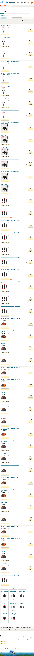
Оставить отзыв (3, 641)
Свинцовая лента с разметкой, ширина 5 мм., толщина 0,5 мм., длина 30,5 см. (10, 331)
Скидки (21, 627)
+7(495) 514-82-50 (5, 648)
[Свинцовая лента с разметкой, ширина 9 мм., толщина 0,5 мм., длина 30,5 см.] (3, 396)
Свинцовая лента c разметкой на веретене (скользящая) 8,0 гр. (10, 294)
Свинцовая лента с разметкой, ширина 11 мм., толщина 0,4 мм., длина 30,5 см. (10, 563)
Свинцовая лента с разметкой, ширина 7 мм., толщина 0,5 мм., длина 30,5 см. (10, 355)
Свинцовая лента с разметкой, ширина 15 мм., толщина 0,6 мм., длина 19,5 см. (10, 514)
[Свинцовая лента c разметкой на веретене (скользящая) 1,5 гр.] (4, 200)
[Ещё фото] (8, 27)
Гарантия (30, 627)
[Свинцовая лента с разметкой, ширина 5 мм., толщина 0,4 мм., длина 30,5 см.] (3, 323)
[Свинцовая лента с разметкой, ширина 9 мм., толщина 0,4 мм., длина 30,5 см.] (3, 555)
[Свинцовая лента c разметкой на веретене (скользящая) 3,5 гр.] (4, 249)
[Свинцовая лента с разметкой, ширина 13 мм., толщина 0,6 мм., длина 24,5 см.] (3, 482)
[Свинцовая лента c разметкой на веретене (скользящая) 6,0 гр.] (4, 286)
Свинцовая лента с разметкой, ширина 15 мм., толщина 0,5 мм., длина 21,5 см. (10, 502)
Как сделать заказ (3, 629)
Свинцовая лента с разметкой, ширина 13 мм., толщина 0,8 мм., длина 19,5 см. (10, 490)
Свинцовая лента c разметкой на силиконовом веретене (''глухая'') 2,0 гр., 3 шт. (10, 135)
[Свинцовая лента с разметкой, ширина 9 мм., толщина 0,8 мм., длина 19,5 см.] (3, 421)
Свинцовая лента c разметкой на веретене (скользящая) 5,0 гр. (10, 269)
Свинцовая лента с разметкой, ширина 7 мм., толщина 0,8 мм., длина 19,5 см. (10, 380)
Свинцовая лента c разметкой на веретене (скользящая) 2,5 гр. (10, 220)
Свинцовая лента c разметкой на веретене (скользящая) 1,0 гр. (10, 575)
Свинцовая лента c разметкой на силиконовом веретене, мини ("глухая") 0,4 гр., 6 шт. (10, 61)
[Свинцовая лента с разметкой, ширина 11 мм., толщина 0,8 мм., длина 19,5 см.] (3, 457)
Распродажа (7, 5)
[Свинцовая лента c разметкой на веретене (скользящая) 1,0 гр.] (4, 580)
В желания (7, 34)
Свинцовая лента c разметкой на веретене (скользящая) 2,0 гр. (10, 208)
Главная (1, 627)
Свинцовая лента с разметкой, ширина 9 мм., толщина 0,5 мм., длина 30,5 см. (10, 392)
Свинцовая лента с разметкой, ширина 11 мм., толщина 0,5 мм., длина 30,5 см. (10, 429)
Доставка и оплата (25, 627)
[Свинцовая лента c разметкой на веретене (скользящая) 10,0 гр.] (4, 311)
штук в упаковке (23, 20)
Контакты (16, 629)
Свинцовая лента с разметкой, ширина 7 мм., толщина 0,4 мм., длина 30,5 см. (10, 539)
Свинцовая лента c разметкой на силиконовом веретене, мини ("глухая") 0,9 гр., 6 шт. (10, 110)
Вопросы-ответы (5, 627)
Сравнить (3, 34)
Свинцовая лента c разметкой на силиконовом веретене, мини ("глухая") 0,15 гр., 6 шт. (10, 25)
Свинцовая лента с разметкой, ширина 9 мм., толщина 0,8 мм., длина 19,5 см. (10, 416)
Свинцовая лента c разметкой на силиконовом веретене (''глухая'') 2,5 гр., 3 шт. (10, 147)
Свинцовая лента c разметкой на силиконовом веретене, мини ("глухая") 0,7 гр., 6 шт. (10, 86)
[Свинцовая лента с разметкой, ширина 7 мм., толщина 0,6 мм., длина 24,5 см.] (3, 372)
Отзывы (10, 627)
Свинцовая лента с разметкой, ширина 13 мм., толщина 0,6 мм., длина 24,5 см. (10, 477)
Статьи (7, 629)
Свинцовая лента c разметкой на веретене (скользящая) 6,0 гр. (10, 282)
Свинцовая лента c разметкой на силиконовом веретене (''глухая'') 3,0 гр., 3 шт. (10, 159)
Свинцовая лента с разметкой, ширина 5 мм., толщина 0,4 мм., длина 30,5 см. (10, 319)
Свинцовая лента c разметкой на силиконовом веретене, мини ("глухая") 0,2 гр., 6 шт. (10, 37)
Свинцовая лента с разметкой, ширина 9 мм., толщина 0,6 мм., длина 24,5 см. (10, 404)
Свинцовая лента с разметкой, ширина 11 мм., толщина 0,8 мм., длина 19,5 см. (10, 453)
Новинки (2, 5)
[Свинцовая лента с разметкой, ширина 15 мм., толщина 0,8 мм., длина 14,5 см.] (3, 531)
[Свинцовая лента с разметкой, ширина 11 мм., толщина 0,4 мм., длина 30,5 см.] (3, 567)
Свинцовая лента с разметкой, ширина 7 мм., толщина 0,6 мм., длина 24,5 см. (10, 367)
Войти (10, 5)
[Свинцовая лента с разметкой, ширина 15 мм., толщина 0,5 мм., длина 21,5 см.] (3, 506)
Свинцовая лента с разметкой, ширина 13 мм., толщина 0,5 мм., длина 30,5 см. (10, 465)
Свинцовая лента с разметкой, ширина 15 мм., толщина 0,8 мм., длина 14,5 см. (10, 526)
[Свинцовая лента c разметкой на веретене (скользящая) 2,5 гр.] (4, 225)
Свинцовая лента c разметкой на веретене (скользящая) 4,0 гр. (10, 257)
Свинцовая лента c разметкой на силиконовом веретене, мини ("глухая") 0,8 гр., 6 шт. (10, 98)
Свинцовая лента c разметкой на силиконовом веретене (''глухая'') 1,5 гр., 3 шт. (10, 123)
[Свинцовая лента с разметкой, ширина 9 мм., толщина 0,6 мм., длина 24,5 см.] (3, 408)
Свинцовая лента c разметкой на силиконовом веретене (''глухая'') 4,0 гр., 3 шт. (10, 184)
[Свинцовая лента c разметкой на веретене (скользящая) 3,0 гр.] (4, 237)
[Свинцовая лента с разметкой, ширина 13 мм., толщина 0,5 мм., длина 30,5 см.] (3, 470)
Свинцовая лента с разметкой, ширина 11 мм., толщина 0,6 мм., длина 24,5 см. (10, 441)
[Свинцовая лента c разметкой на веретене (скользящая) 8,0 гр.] (4, 298)
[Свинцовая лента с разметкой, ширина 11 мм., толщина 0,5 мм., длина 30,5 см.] (3, 433)
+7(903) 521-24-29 (15, 648)
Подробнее (30, 43)
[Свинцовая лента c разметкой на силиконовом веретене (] (4, 127)
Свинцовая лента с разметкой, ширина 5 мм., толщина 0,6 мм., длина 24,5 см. (10, 343)
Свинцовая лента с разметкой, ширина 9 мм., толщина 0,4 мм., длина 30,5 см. (10, 551)
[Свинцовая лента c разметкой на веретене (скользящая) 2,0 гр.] (4, 213)
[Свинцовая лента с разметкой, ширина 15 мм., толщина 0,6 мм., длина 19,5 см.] (3, 519)
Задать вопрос (3, 643)
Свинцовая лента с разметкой (5, 15)
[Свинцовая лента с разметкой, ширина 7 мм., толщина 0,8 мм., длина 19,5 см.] (3, 384)
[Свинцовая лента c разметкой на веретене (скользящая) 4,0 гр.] (4, 262)
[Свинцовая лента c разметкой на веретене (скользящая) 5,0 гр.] (4, 274)
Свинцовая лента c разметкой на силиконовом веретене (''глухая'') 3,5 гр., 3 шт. (10, 171)
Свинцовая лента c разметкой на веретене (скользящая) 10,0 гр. (10, 306)
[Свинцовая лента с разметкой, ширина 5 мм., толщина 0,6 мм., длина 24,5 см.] (3, 347)
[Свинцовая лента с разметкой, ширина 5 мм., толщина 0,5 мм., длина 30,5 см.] (3, 335)
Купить (31, 29)
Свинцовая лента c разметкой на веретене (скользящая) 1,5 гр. (10, 196)
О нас (13, 629)
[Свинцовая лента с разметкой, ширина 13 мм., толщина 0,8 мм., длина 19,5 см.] (3, 494)
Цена (30, 20)
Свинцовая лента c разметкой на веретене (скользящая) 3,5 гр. (10, 245)
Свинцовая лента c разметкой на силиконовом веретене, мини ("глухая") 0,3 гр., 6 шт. (10, 49)
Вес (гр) (26, 20)
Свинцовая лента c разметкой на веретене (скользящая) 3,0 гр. (10, 233)
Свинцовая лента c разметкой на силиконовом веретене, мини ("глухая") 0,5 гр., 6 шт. (10, 74)
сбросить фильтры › (17, 22)
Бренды (10, 629)
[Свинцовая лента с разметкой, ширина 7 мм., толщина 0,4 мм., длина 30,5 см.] (3, 543)
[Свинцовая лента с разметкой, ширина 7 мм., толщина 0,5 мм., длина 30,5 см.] (3, 360)
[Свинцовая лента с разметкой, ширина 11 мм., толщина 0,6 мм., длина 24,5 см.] (3, 445)
